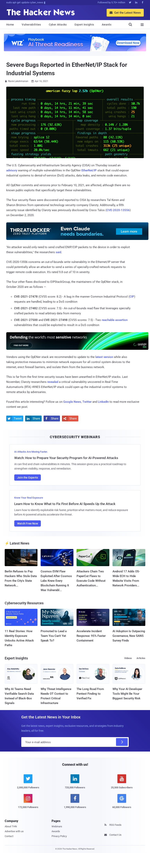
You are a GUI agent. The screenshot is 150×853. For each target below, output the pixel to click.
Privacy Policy (59, 836)
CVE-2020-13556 (118, 210)
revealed (52, 382)
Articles (141, 658)
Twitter (87, 402)
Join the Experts (27, 477)
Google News (72, 402)
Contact (9, 836)
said (58, 252)
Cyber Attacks (58, 24)
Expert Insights (84, 24)
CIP (131, 296)
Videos (128, 658)
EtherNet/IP (89, 170)
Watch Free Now (27, 523)
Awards (106, 24)
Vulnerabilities (31, 24)
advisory (11, 170)
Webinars (57, 826)
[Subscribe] (122, 742)
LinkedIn (103, 402)
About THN (11, 826)
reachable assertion (115, 320)
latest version (104, 357)
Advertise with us (14, 831)
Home (10, 24)
